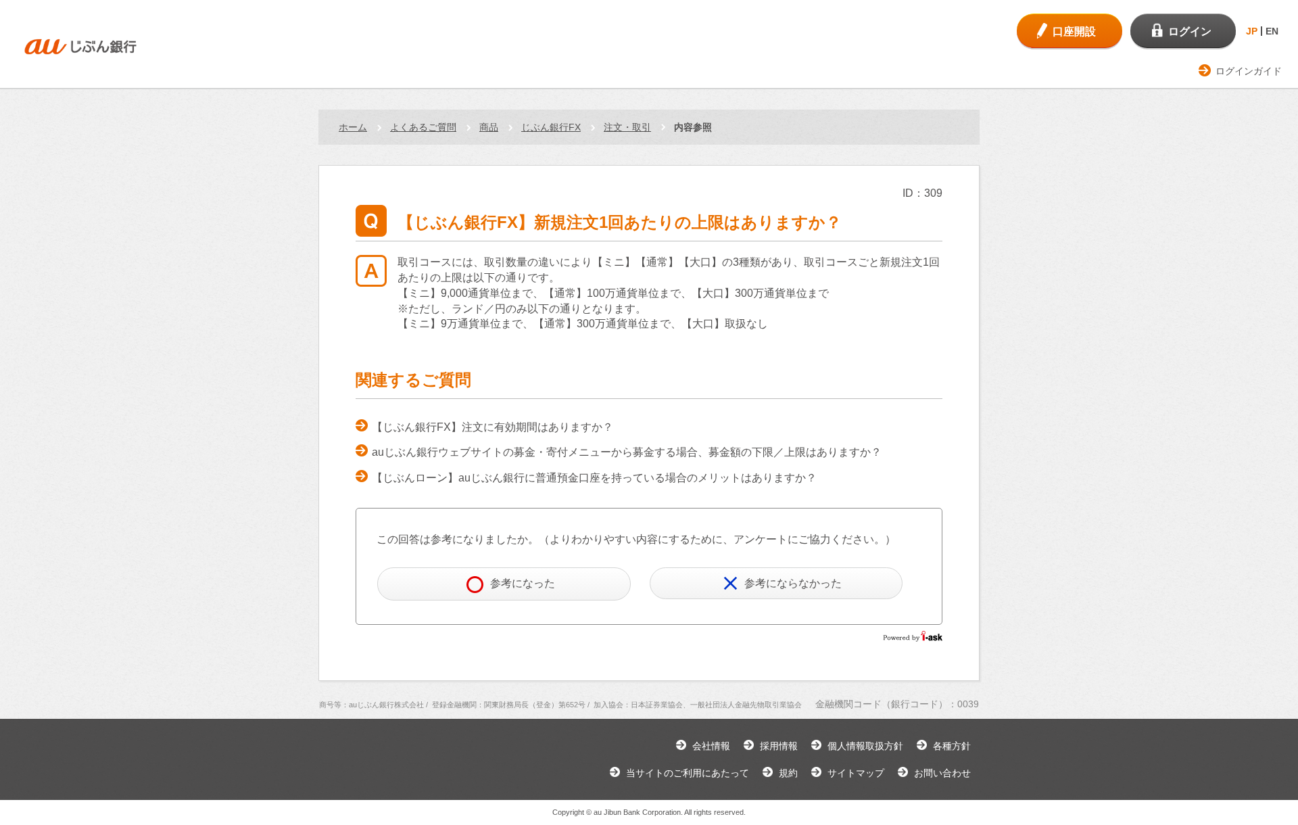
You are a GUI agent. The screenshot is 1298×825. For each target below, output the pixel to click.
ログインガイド (1249, 71)
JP (1251, 31)
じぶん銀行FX (551, 127)
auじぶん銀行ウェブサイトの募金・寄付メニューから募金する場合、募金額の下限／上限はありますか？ (627, 452)
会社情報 (711, 745)
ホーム (353, 127)
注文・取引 (627, 127)
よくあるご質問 (423, 127)
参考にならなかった (793, 583)
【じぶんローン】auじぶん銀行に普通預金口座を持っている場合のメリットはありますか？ (594, 478)
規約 (788, 773)
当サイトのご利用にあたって (687, 773)
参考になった (522, 583)
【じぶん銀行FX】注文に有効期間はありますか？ (492, 427)
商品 (488, 127)
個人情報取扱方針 (865, 745)
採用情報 (779, 745)
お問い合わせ (942, 773)
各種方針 (952, 745)
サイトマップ (855, 773)
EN (1272, 31)
